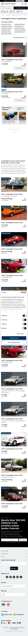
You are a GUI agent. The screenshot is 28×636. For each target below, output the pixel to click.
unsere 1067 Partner (11, 299)
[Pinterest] (14, 577)
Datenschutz (22, 627)
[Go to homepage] (8, 3)
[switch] (24, 320)
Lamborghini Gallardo (6, 33)
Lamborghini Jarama (19, 28)
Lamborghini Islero (18, 26)
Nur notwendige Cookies (14, 342)
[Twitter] (10, 577)
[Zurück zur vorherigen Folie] (3, 117)
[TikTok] (21, 577)
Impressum (5, 627)
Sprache (3, 582)
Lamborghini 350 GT (6, 24)
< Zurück (3, 14)
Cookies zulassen (14, 338)
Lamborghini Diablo (6, 30)
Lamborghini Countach (6, 28)
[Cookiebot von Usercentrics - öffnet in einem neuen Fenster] (20, 292)
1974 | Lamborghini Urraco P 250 (11, 92)
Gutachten (4, 89)
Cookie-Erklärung (14, 629)
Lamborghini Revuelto (19, 31)
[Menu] (22, 4)
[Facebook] (7, 577)
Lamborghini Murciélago (20, 30)
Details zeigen (20, 333)
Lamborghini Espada (6, 31)
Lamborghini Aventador (7, 26)
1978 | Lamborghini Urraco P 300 (11, 59)
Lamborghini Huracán (19, 24)
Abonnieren (23, 540)
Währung (3, 591)
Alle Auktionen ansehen (20, 108)
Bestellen (13, 568)
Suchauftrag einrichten (21, 8)
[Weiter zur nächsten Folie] (24, 117)
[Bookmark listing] (24, 44)
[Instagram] (17, 577)
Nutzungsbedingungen (14, 627)
